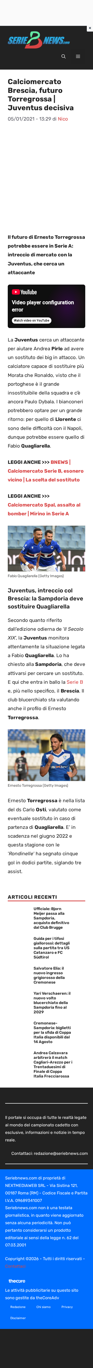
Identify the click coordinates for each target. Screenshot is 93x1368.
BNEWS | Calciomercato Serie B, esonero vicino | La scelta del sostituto (46, 471)
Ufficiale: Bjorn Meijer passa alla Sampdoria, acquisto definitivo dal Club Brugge (51, 918)
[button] (63, 56)
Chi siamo (43, 1307)
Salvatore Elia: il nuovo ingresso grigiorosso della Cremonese (49, 975)
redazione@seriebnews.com (61, 1153)
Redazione (18, 1307)
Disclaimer (18, 1318)
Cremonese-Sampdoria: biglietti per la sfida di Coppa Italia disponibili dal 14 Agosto (52, 1032)
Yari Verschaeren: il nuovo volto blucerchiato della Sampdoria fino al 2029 (52, 1002)
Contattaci (15, 1266)
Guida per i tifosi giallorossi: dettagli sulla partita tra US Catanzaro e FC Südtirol (52, 948)
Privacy (67, 1307)
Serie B (75, 682)
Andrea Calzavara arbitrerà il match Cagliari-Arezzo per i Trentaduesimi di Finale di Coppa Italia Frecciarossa (53, 1065)
